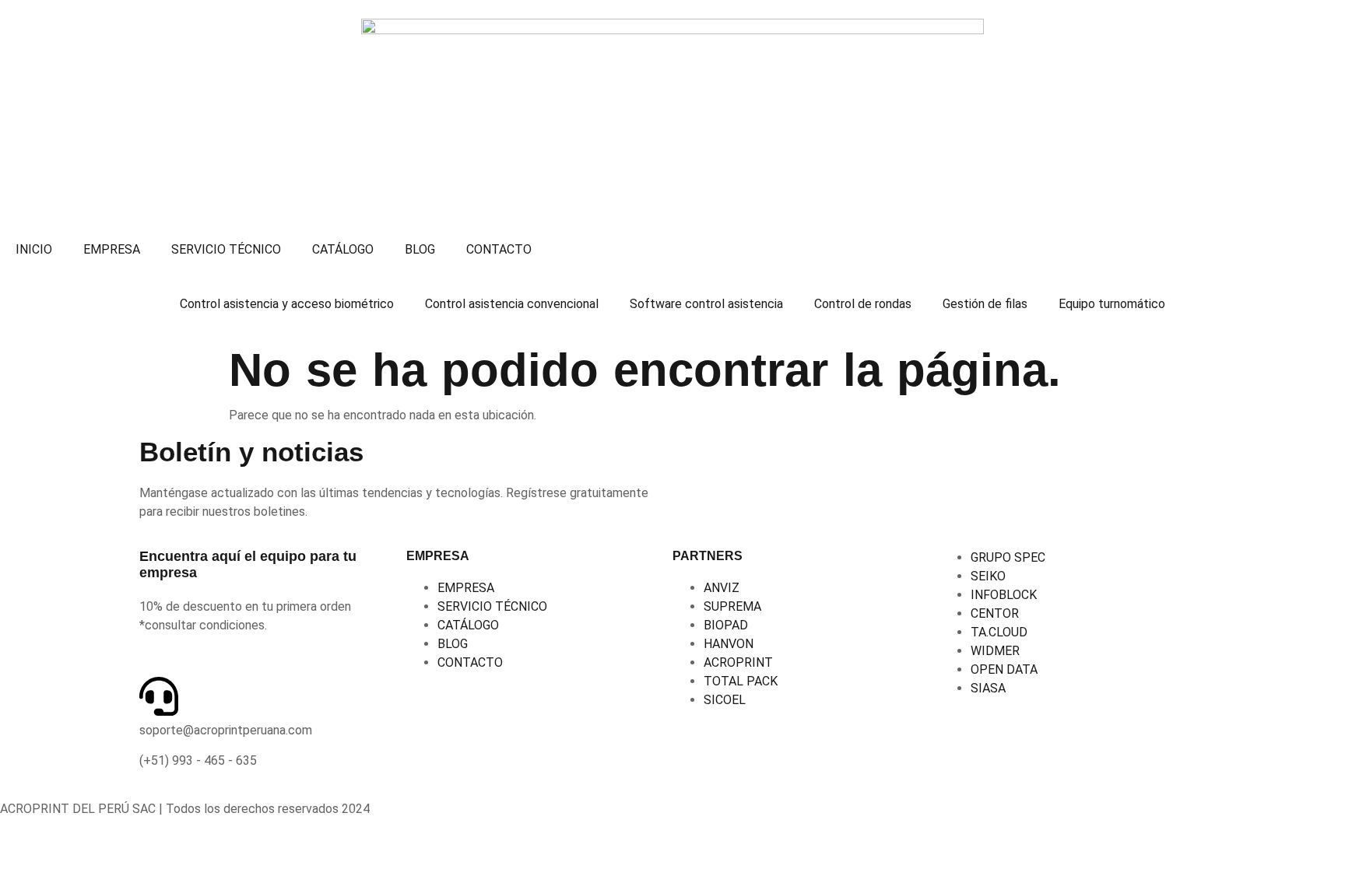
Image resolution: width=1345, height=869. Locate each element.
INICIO (34, 249)
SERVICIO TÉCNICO (226, 249)
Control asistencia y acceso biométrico (287, 303)
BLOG (420, 249)
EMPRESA (111, 249)
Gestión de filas (985, 303)
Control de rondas (862, 303)
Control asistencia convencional (512, 303)
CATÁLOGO (343, 249)
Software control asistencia (706, 303)
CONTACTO (499, 249)
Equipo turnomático (1112, 303)
